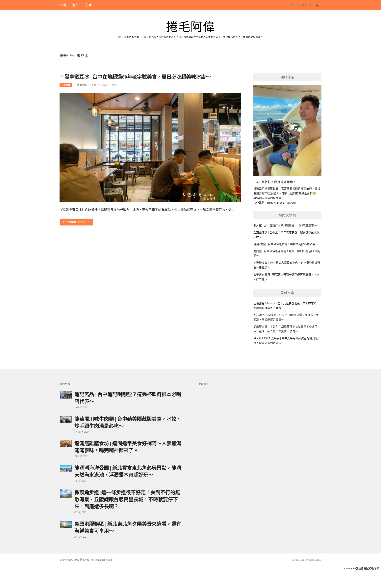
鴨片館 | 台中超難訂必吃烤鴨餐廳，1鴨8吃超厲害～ (285, 225)
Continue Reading (76, 222)
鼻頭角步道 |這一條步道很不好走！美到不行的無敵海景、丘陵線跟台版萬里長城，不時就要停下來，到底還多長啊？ (127, 499)
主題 (88, 5)
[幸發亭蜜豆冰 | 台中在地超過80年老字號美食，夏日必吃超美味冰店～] (150, 147)
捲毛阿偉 (190, 27)
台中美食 (66, 85)
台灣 (63, 5)
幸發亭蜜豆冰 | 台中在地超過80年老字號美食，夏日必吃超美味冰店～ (135, 77)
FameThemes (315, 559)
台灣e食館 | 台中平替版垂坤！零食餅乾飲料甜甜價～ (285, 244)
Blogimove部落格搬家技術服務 (361, 568)
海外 (75, 5)
